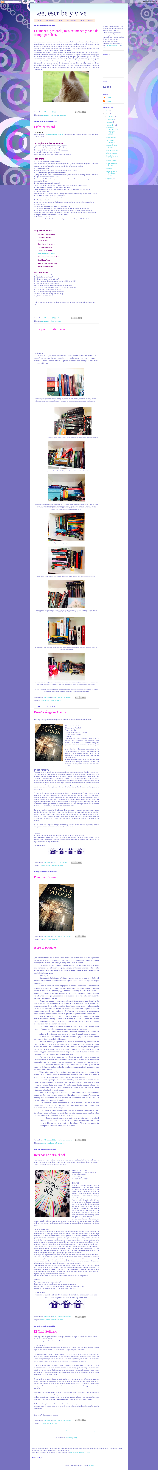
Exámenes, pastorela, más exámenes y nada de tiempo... (112, 131)
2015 (107, 114)
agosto (109, 179)
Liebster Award (44, 127)
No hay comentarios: (65, 112)
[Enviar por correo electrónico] (76, 112)
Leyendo (39, 20)
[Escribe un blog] (78, 112)
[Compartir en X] (80, 112)
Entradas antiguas (91, 1431)
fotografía (54, 115)
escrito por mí (71, 20)
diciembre (110, 116)
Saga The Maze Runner (111, 164)
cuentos (60, 20)
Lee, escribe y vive (60, 13)
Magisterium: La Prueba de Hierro (111, 173)
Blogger (91, 1465)
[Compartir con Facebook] (83, 112)
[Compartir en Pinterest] (85, 112)
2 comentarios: (63, 862)
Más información (114, 45)
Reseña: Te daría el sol (49, 1155)
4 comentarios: (63, 318)
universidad (62, 115)
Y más (87, 1452)
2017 (107, 111)
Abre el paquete (45, 947)
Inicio (68, 1431)
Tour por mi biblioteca (49, 329)
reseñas (90, 20)
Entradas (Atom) (71, 1438)
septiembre (111, 125)
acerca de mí (50, 20)
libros (82, 20)
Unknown (108, 97)
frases (43, 865)
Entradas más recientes (44, 1431)
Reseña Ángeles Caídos (50, 712)
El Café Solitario (45, 1331)
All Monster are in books (46, 254)
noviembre (110, 119)
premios (58, 321)
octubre (109, 122)
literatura (58, 700)
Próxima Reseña (45, 877)
